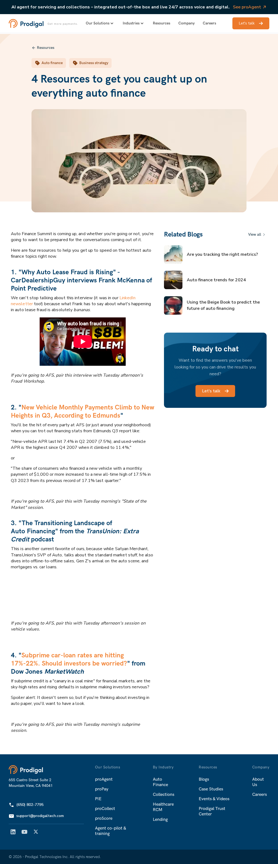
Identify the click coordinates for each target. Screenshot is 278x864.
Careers (209, 23)
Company (186, 23)
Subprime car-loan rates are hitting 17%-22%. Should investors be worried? (69, 659)
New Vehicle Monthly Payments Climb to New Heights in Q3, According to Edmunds (82, 411)
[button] (100, 23)
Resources (161, 23)
